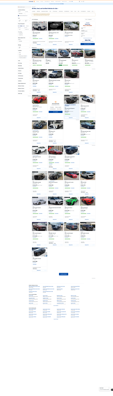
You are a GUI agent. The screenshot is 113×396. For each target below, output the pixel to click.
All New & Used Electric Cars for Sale (48, 288)
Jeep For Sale (31, 303)
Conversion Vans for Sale (33, 291)
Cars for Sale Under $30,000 (75, 286)
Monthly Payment (83, 27)
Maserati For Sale (59, 295)
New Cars (42, 1)
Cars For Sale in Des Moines (75, 311)
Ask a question (55, 111)
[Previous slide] (33, 58)
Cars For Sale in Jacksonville (61, 311)
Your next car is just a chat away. (56, 3)
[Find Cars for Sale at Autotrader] (32, 1)
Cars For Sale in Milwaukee (61, 316)
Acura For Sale (45, 303)
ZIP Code (26, 11)
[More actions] (45, 44)
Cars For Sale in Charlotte (47, 316)
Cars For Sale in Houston (33, 314)
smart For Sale (73, 298)
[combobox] (24, 7)
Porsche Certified (36, 104)
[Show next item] (78, 99)
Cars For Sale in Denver (46, 309)
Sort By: (86, 19)
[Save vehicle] (46, 22)
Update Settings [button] (91, 41)
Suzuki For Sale (73, 300)
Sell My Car (52, 1)
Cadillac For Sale (45, 298)
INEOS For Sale (59, 300)
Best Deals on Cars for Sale (75, 288)
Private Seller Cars (47, 1)
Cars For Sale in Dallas (32, 311)
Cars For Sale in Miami (32, 309)
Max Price (25, 27)
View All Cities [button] (56, 319)
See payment (66, 36)
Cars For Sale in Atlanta (32, 316)
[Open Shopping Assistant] (112, 390)
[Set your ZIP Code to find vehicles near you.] (58, 8)
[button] (79, 1)
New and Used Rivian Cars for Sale (34, 288)
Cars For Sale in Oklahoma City (62, 314)
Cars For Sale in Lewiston (75, 314)
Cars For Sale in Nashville (61, 309)
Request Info (38, 44)
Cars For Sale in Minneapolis (47, 314)
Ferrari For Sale (59, 298)
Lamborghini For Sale (60, 303)
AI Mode (71, 1)
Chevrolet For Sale (31, 298)
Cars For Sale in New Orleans (75, 309)
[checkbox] (20, 33)
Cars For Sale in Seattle (46, 311)
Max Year (26, 20)
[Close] (108, 388)
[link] (41, 38)
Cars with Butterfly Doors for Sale (48, 286)
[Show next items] (94, 11)
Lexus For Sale (45, 295)
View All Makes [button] (55, 305)
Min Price (19, 27)
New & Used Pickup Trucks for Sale (34, 286)
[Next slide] (94, 58)
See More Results (63, 274)
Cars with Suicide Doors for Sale (48, 291)
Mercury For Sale (73, 295)
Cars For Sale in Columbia (75, 316)
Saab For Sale (73, 303)
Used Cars (37, 1)
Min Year (20, 20)
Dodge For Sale (45, 300)
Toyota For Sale (31, 300)
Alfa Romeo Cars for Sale (61, 286)
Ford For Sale (31, 295)
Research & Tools (64, 1)
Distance (19, 11)
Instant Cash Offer (57, 1)
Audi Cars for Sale (59, 288)
